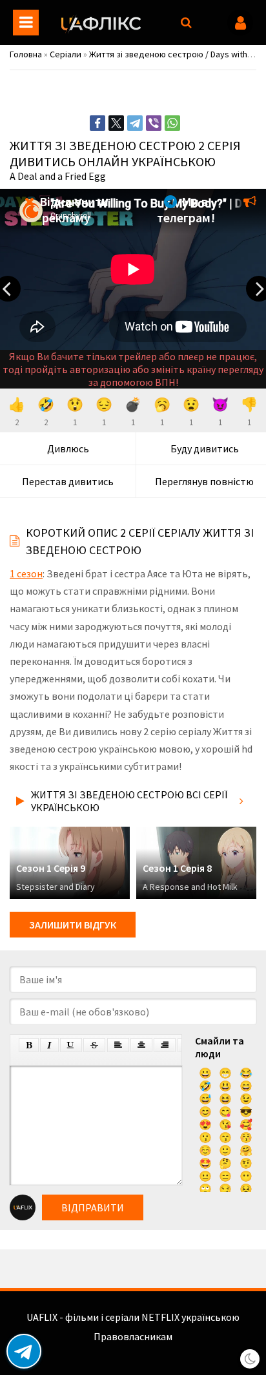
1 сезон (26, 573)
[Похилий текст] (49, 1045)
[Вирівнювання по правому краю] (165, 1045)
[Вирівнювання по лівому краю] (118, 1045)
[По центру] (141, 1045)
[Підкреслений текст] (71, 1045)
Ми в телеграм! (186, 209)
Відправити (92, 1207)
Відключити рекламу (72, 209)
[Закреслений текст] (94, 1045)
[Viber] (153, 123)
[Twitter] (116, 123)
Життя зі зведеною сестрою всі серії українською (129, 801)
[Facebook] (97, 123)
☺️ (205, 1150)
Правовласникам (133, 1336)
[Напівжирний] (29, 1045)
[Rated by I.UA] (133, 1349)
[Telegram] (135, 123)
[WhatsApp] (172, 123)
